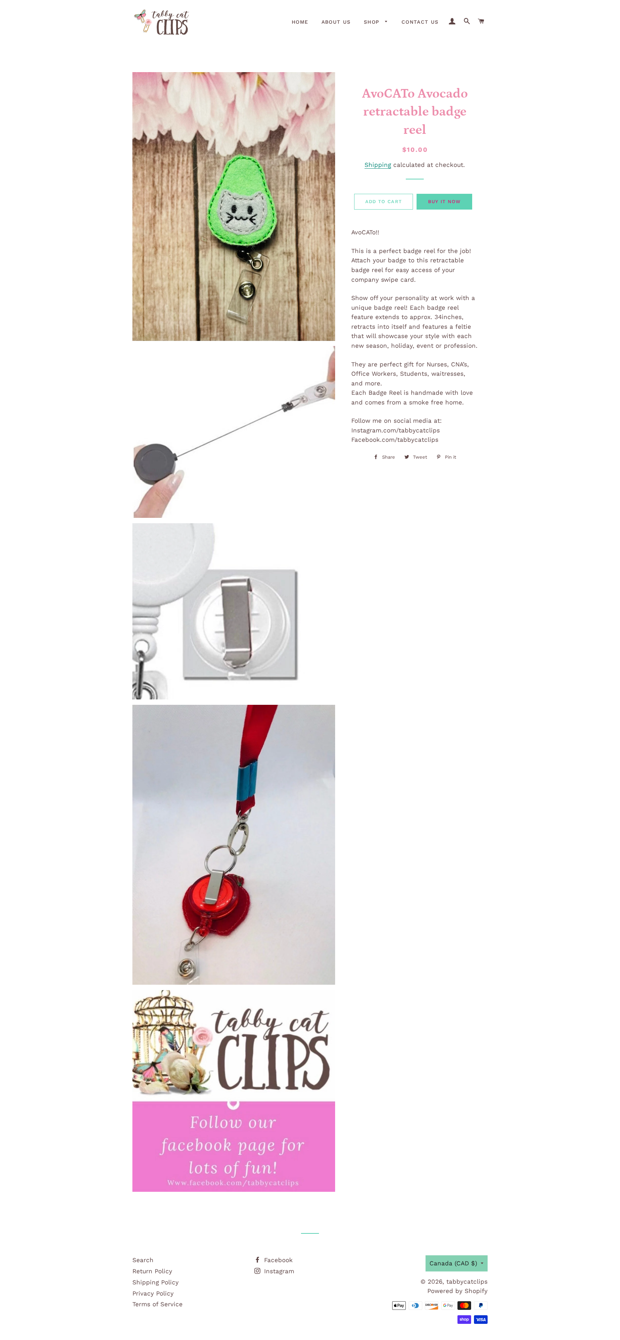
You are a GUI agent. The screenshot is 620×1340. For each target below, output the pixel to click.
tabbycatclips (467, 1281)
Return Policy (152, 1271)
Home (300, 22)
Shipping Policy (155, 1282)
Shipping (378, 164)
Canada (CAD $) (453, 1263)
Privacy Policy (153, 1293)
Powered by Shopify (457, 1290)
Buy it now (444, 201)
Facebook (277, 1260)
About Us (336, 22)
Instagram (278, 1271)
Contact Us (420, 22)
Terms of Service (157, 1304)
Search (143, 1260)
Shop (373, 22)
